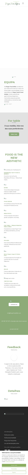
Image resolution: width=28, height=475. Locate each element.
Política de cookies (9, 435)
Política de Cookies (10, 461)
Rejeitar (14, 472)
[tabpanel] (14, 399)
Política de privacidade (10, 437)
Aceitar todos (14, 465)
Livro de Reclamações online (11, 443)
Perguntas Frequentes (10, 440)
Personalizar (14, 468)
